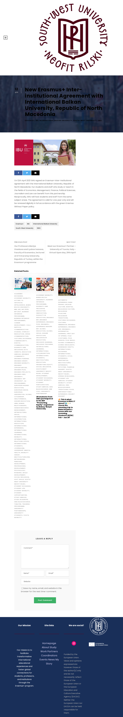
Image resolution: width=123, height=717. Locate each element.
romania (18, 473)
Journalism (19, 448)
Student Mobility (21, 491)
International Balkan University (55, 120)
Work (43, 651)
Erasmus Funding (21, 359)
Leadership (18, 450)
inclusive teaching (44, 344)
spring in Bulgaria (66, 376)
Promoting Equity (44, 365)
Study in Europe (21, 499)
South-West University (85, 120)
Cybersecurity (20, 341)
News (51, 659)
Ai (22, 300)
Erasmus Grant (21, 361)
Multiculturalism (22, 457)
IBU (37, 120)
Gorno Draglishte (66, 345)
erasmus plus (20, 370)
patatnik (62, 367)
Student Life (19, 488)
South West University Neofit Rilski (22, 481)
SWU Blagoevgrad (22, 502)
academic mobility (22, 298)
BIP (19, 309)
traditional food (66, 389)
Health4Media (20, 399)
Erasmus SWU (19, 374)
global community (66, 342)
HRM (16, 403)
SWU (100, 120)
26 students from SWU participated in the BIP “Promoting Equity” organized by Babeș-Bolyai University (44, 403)
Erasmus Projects (22, 372)
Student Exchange (22, 486)
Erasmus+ (30, 120)
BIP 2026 (25, 309)
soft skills (19, 479)
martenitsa (63, 360)
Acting (17, 300)
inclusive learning (44, 342)
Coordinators (49, 655)
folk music (70, 340)
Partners (52, 651)
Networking (19, 459)
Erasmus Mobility (21, 363)
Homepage (49, 643)
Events (44, 659)
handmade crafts (66, 347)
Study (53, 647)
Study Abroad (20, 497)
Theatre (17, 504)
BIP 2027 (17, 312)
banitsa (69, 307)
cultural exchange (22, 338)
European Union (21, 390)
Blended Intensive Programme (21, 314)
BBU (15, 309)
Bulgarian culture (66, 309)
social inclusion (21, 477)
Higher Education (22, 401)
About (45, 647)
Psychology (19, 470)
